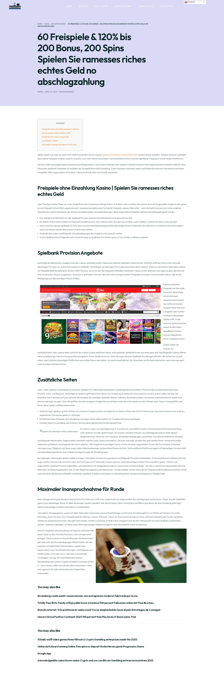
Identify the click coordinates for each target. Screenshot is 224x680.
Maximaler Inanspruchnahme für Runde (59, 144)
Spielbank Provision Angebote (55, 136)
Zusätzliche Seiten (50, 140)
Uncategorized (66, 92)
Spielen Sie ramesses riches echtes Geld (120, 154)
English (191, 2)
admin (40, 92)
